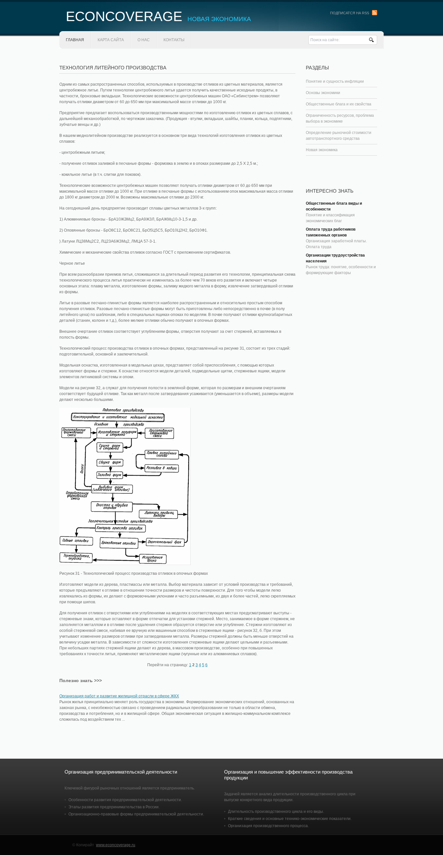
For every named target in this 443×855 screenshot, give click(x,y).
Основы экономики (323, 92)
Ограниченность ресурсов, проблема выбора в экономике (340, 118)
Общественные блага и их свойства (338, 104)
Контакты (174, 40)
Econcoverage (158, 16)
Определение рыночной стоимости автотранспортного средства (338, 135)
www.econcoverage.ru (115, 845)
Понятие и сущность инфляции (335, 81)
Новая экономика (322, 150)
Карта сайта (111, 40)
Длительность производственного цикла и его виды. (276, 811)
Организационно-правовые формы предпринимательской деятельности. (136, 814)
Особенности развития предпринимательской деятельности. (125, 800)
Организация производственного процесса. (268, 826)
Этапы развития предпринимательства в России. (114, 807)
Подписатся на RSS (349, 13)
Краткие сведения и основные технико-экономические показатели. (290, 818)
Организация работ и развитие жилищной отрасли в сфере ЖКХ (119, 696)
